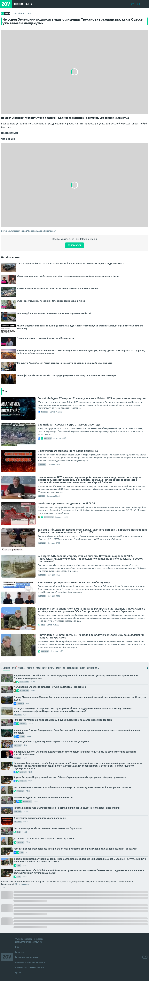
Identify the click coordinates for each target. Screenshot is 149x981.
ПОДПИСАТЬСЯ (9, 133)
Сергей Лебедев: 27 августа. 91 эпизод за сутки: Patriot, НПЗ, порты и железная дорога (92, 398)
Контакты (19, 952)
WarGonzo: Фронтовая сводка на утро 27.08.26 (66, 503)
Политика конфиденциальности (30, 962)
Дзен (13, 138)
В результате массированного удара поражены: (68, 451)
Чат (3, 138)
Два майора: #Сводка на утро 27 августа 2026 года (69, 424)
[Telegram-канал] (132, 4)
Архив (18, 972)
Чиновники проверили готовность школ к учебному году (74, 582)
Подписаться (74, 245)
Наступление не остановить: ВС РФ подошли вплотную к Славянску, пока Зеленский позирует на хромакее (91, 636)
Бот (8, 138)
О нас (18, 947)
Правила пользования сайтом (29, 967)
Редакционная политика (26, 957)
